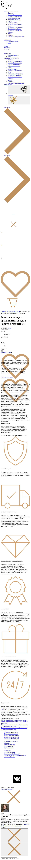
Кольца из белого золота (15, 24)
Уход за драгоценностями (11, 735)
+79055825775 (5, 709)
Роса (9, 328)
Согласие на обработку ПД (12, 754)
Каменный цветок (13, 41)
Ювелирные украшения (11, 12)
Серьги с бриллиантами (15, 16)
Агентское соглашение (10, 741)
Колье (9, 26)
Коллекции (8, 84)
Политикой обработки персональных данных (15, 825)
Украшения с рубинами (14, 29)
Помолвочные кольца (14, 18)
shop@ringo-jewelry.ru (7, 789)
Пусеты (10, 21)
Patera (9, 43)
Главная (3, 311)
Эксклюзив (7, 40)
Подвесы (10, 32)
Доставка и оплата (9, 744)
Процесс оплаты (9, 748)
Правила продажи (9, 752)
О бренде (7, 49)
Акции (6, 46)
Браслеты (10, 13)
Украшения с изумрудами (15, 27)
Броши (10, 33)
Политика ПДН (8, 746)
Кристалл (10, 95)
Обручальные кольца (14, 19)
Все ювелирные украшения (16, 36)
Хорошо (3, 827)
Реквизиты (7, 750)
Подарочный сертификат (11, 738)
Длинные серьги (12, 22)
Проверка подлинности (11, 732)
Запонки (10, 35)
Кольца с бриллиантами (15, 15)
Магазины (7, 47)
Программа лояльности (11, 734)
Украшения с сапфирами (15, 30)
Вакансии (7, 743)
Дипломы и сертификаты (11, 737)
